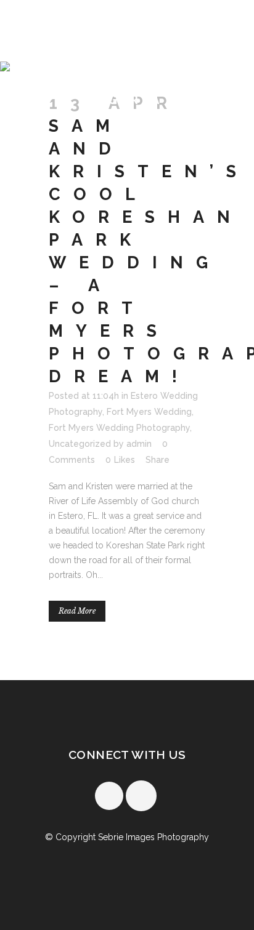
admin (139, 444)
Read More (77, 610)
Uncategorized (80, 444)
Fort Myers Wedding (149, 412)
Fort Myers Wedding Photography (119, 428)
